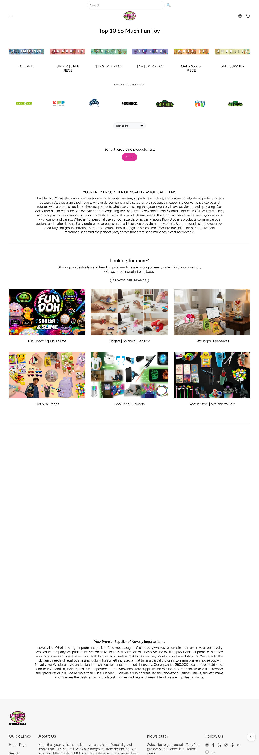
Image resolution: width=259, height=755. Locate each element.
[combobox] (126, 5)
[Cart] (248, 16)
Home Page (17, 744)
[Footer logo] (17, 718)
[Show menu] (10, 16)
